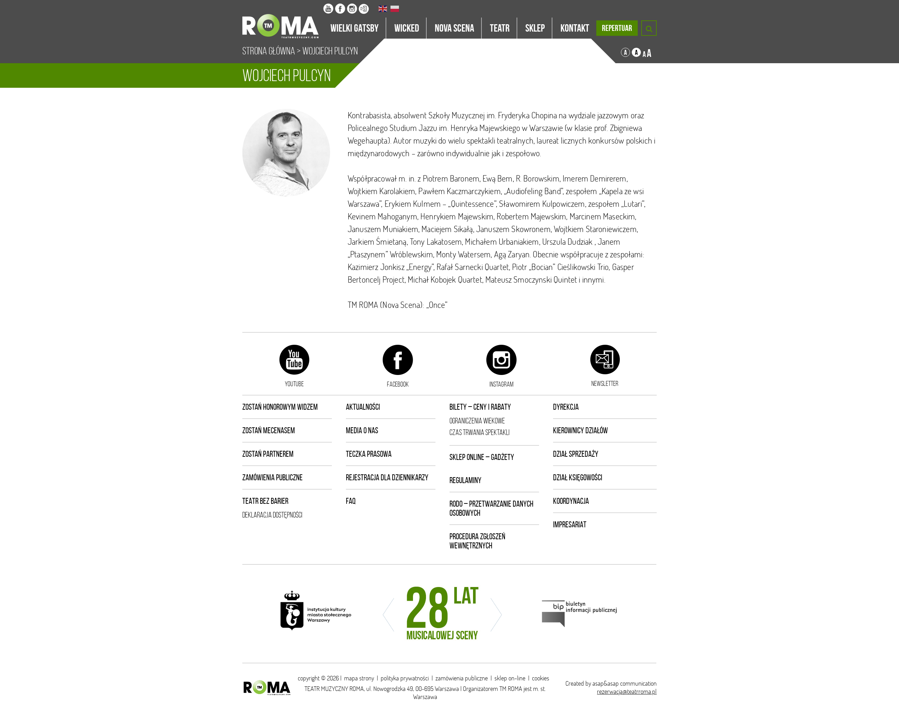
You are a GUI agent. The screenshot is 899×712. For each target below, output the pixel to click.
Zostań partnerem (268, 454)
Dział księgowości (577, 477)
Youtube (294, 384)
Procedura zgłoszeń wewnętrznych (477, 541)
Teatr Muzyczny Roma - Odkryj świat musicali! (282, 19)
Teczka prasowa (369, 454)
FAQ (351, 501)
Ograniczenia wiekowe (477, 421)
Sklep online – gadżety (482, 457)
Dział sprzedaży (575, 454)
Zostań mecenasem (268, 430)
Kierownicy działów (580, 430)
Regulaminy (465, 480)
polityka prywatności (405, 678)
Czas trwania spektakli (480, 432)
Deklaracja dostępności (272, 515)
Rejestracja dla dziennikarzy (387, 477)
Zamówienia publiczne (272, 477)
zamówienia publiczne (461, 678)
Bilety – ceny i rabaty (480, 406)
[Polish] (395, 9)
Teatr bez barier (265, 501)
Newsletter (604, 383)
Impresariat (569, 524)
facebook (398, 384)
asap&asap (605, 683)
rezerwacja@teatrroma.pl (627, 691)
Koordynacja (571, 501)
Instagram (501, 384)
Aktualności (363, 406)
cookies (540, 678)
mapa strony (359, 678)
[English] (383, 9)
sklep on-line (509, 678)
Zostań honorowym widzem (280, 406)
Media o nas (362, 430)
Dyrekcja (566, 406)
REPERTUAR (617, 28)
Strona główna (268, 51)
